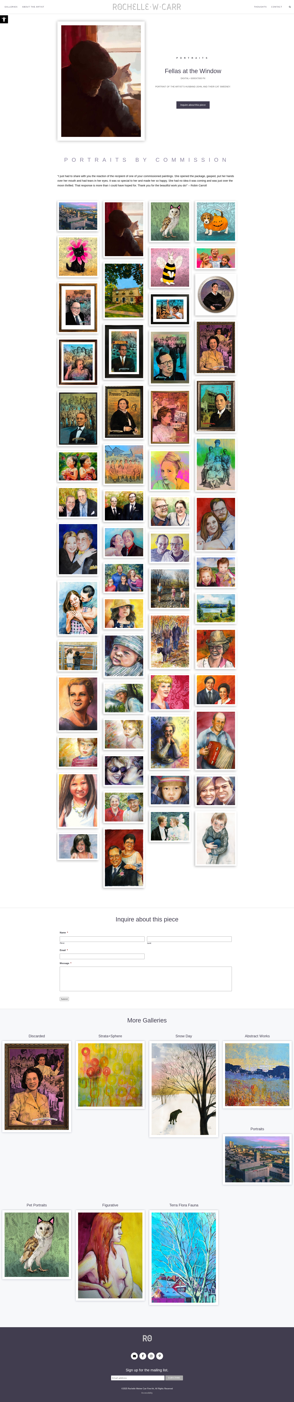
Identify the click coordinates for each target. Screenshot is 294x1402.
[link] (4, 19)
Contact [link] (276, 7)
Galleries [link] (11, 7)
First (62, 943)
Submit (64, 999)
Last (149, 943)
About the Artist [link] (33, 7)
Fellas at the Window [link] (193, 71)
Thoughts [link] (260, 7)
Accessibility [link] (147, 1393)
